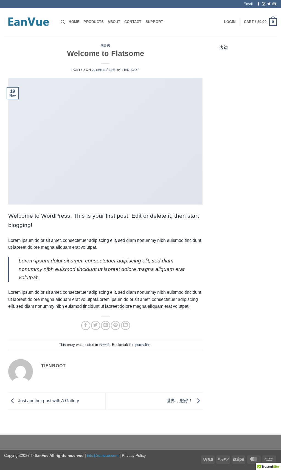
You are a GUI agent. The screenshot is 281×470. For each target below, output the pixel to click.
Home (74, 22)
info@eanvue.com (103, 455)
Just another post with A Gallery (48, 401)
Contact (133, 22)
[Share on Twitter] (95, 325)
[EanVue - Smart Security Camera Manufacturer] (28, 22)
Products (93, 22)
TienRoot (130, 69)
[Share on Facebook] (85, 325)
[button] (229, 22)
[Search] (63, 22)
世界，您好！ (180, 401)
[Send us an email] (274, 4)
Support (154, 22)
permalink (143, 345)
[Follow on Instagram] (263, 4)
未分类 (105, 45)
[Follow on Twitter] (269, 4)
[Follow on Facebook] (258, 4)
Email (248, 4)
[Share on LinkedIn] (125, 325)
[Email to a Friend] (105, 325)
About (114, 22)
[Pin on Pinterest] (115, 325)
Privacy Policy (134, 455)
